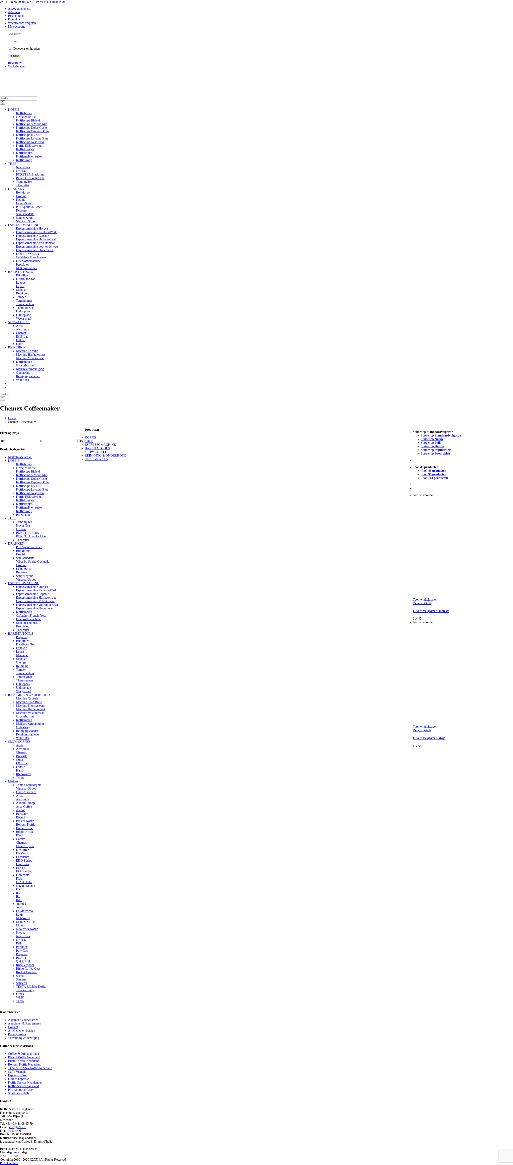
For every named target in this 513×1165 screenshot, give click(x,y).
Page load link (9, 1163)
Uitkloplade (23, 687)
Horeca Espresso (18, 1079)
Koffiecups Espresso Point (32, 482)
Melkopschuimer (26, 622)
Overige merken (26, 792)
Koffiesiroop (24, 511)
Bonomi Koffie (25, 824)
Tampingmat (24, 676)
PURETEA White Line (31, 536)
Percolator (22, 626)
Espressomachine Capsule (32, 594)
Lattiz (19, 914)
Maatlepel (22, 655)
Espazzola (22, 864)
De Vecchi (22, 853)
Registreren (15, 62)
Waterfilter (22, 738)
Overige (21, 662)
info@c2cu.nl (17, 1127)
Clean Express (25, 846)
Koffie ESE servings (29, 496)
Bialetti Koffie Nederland (24, 1057)
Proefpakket (23, 514)
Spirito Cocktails (18, 1093)
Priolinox (22, 947)
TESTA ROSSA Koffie (31, 986)
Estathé (20, 554)
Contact (13, 1027)
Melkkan (21, 658)
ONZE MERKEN (96, 459)
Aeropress (22, 749)
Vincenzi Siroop (26, 579)
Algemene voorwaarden (23, 1020)
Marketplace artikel (20, 457)
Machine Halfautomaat (30, 709)
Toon (433, 470)
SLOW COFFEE (19, 741)
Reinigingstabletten (28, 734)
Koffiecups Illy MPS (29, 486)
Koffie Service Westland (23, 1086)
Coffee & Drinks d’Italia (23, 1053)
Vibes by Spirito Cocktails (32, 561)
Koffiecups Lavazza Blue (32, 489)
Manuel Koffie (25, 921)
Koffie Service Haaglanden (25, 1082)
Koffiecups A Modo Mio (31, 475)
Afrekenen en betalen (21, 1030)
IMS (19, 900)
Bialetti (20, 817)
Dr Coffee (22, 849)
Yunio (20, 1001)
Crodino (21, 565)
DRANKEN (16, 543)
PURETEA (23, 957)
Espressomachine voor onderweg (37, 604)
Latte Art (21, 648)
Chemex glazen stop (429, 738)
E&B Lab (22, 763)
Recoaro (21, 572)
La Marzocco (24, 911)
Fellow (20, 767)
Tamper (21, 669)
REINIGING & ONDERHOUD (29, 694)
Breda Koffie (24, 828)
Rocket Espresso (26, 972)
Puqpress (21, 637)
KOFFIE (13, 460)
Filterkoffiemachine (28, 619)
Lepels (20, 651)
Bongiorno (23, 550)
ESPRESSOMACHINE (23, 583)
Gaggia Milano (25, 885)
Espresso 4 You (17, 1075)
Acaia (19, 745)
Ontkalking (23, 727)
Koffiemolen (24, 612)
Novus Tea (23, 525)
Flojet (19, 878)
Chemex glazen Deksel (431, 611)
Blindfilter (22, 640)
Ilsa (18, 896)
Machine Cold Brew (29, 702)
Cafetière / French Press (31, 615)
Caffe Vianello (17, 1071)
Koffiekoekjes (25, 500)
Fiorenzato (22, 875)
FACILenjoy (24, 871)
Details (417, 603)
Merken (13, 781)
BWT (19, 835)
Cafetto (20, 839)
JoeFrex (21, 903)
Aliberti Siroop (25, 803)
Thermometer (24, 680)
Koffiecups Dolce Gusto (31, 478)
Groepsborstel (25, 716)
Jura (18, 907)
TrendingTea (24, 522)
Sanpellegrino (24, 576)
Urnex (20, 993)
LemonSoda (23, 568)
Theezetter (22, 540)
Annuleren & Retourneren (24, 1023)
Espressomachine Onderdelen (35, 608)
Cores (19, 759)
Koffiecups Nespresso (30, 493)
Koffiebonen (24, 464)
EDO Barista (24, 860)
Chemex (21, 752)
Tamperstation (25, 673)
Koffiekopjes (24, 504)
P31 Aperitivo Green (29, 547)
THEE (12, 518)
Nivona (20, 932)
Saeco (20, 975)
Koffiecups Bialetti (28, 471)
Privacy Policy (17, 1034)
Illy (18, 893)
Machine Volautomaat (30, 712)
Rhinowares (23, 774)
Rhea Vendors (25, 965)
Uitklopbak (23, 684)
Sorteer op (441, 435)
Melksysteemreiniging (30, 723)
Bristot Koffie (24, 831)
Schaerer (21, 983)
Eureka (20, 867)
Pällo (19, 943)
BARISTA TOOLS (20, 633)
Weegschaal (23, 691)
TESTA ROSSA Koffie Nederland (30, 1068)
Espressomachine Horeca (32, 586)
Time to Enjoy (25, 990)
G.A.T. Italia (24, 882)
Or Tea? (21, 529)
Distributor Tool (26, 644)
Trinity (20, 777)
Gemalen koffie (26, 468)
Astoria (20, 810)
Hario (19, 770)
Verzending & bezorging (23, 1038)
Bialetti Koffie (25, 821)
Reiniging (22, 666)
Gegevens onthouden (26, 48)
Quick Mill (23, 961)
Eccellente (22, 857)
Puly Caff (22, 950)
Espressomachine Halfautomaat (36, 597)
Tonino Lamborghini (29, 785)
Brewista (21, 756)
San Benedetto (25, 558)
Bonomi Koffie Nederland (24, 1064)
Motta (19, 925)
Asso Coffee (24, 806)
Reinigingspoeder (27, 731)
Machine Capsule (27, 698)
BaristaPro (22, 813)
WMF (20, 997)
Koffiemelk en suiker (29, 507)
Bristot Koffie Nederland (23, 1061)
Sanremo (21, 979)
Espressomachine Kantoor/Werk (36, 590)
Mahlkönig (23, 918)
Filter (80, 441)
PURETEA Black (27, 532)
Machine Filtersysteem (30, 705)
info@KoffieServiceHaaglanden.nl (43, 1)
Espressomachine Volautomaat (35, 601)
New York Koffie (27, 929)
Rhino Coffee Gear (28, 968)
